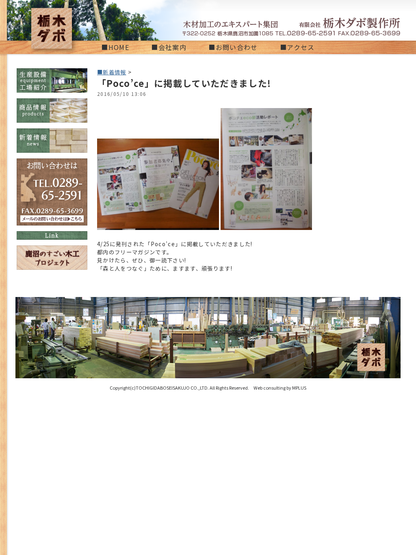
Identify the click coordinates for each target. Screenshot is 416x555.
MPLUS (299, 387)
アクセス (300, 47)
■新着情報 (111, 72)
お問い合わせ (237, 47)
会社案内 (172, 47)
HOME (118, 47)
